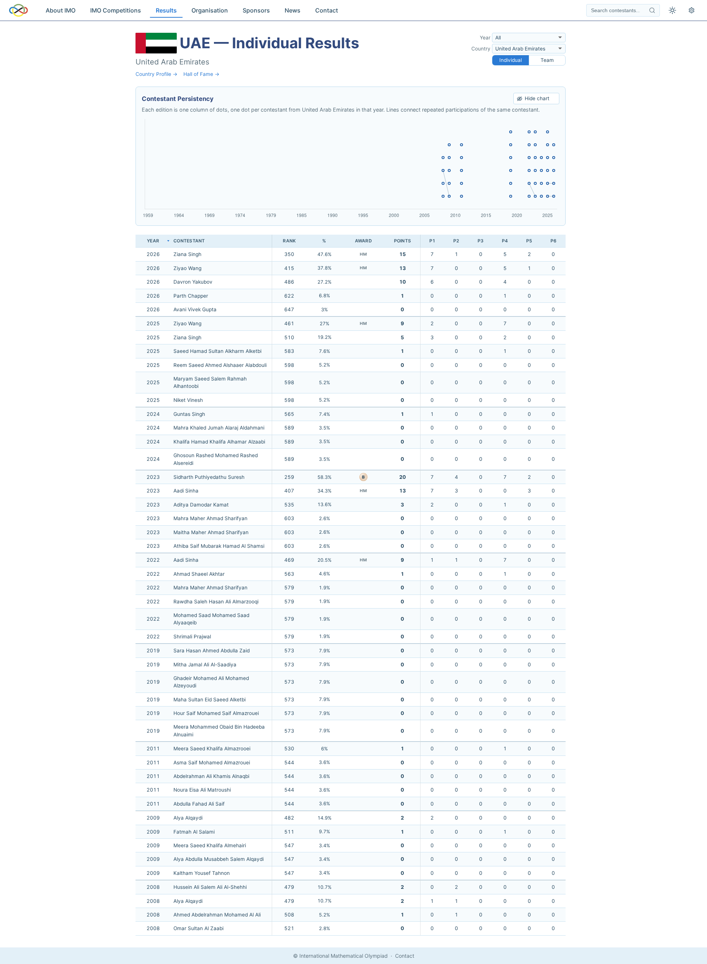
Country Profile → (156, 74)
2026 (153, 254)
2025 (153, 323)
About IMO (60, 10)
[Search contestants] (652, 10)
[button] (289, 241)
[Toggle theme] (672, 10)
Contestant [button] (189, 240)
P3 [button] (480, 240)
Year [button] (153, 240)
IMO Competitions (115, 10)
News (292, 10)
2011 (153, 748)
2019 (153, 650)
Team (547, 60)
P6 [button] (553, 240)
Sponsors (256, 10)
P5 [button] (529, 240)
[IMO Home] (18, 10)
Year (485, 38)
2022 (153, 560)
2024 (153, 414)
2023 (153, 477)
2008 (153, 887)
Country (480, 49)
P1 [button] (432, 240)
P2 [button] (456, 240)
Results (166, 10)
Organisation (209, 10)
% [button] (324, 240)
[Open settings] (691, 10)
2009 (153, 818)
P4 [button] (505, 240)
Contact (326, 10)
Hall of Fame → (201, 74)
